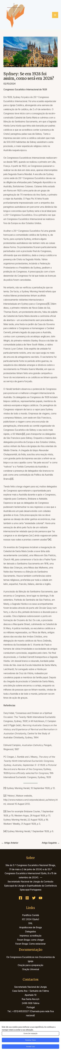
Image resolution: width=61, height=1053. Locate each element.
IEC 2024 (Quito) (30, 919)
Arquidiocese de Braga (30, 927)
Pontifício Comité (30, 915)
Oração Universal (30, 969)
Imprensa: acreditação (30, 935)
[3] (11, 479)
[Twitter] (34, 898)
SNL (30, 923)
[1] (48, 303)
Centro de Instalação (30, 1033)
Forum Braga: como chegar (30, 939)
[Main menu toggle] (55, 15)
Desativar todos (30, 1040)
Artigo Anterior (9, 842)
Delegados (30, 931)
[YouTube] (40, 898)
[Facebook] (20, 898)
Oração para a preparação (30, 965)
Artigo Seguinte (51, 842)
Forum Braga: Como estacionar (30, 943)
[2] (23, 434)
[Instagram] (27, 898)
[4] (49, 539)
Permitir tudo (30, 1046)
